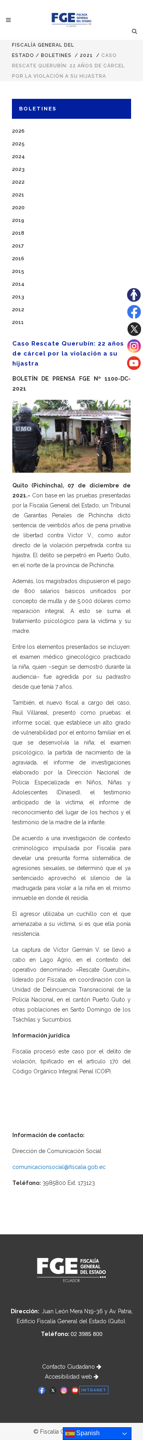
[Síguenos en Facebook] (134, 317)
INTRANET (93, 1390)
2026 (18, 131)
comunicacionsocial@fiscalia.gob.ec (59, 1167)
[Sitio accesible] (134, 300)
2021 (86, 55)
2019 (18, 220)
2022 (18, 182)
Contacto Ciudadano (69, 1366)
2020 (18, 207)
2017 (18, 246)
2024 (18, 156)
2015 (18, 271)
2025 (18, 144)
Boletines (56, 55)
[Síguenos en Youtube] (134, 368)
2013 (18, 297)
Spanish (87, 1433)
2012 (18, 309)
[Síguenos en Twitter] (134, 334)
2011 (18, 322)
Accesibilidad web (69, 1376)
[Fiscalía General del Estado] (72, 20)
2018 (18, 233)
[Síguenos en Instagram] (134, 351)
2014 (18, 284)
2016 (18, 258)
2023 (18, 169)
